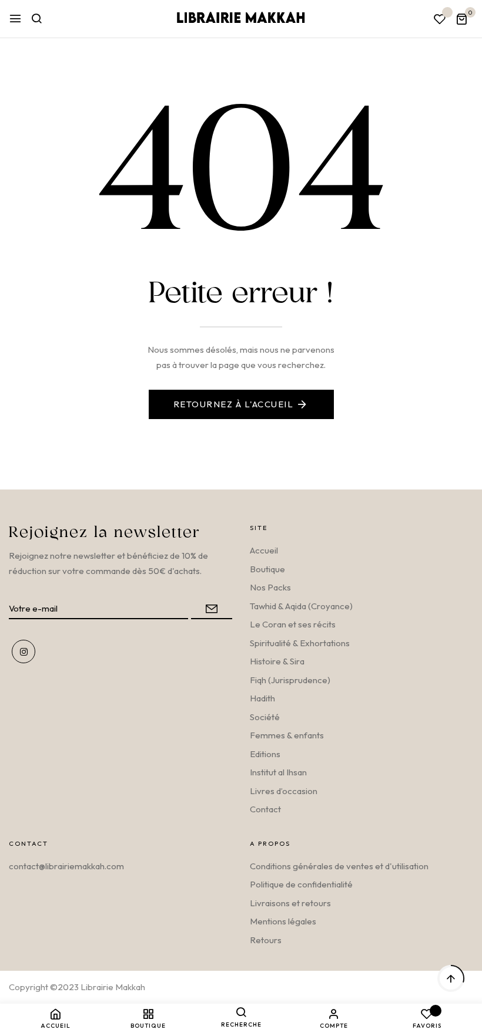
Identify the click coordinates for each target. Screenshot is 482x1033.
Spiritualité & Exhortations (300, 643)
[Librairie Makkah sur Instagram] (23, 651)
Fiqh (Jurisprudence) (290, 680)
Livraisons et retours (290, 903)
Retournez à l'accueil (233, 404)
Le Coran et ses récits (293, 624)
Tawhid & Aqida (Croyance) (301, 606)
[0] (461, 20)
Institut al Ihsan (278, 772)
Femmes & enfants (287, 735)
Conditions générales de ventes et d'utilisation (339, 866)
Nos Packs (270, 587)
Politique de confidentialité (301, 884)
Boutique (267, 569)
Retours (266, 940)
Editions (265, 753)
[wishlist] (440, 19)
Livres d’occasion (283, 790)
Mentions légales (283, 921)
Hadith (262, 698)
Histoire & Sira (277, 661)
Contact (265, 809)
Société (265, 717)
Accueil (264, 550)
